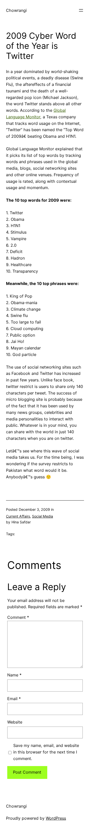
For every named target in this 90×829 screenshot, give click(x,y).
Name (14, 674)
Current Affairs (18, 516)
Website (14, 722)
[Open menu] (81, 10)
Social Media (42, 516)
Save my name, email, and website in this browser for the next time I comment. (46, 752)
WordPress (56, 818)
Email (14, 698)
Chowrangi (16, 10)
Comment (18, 617)
